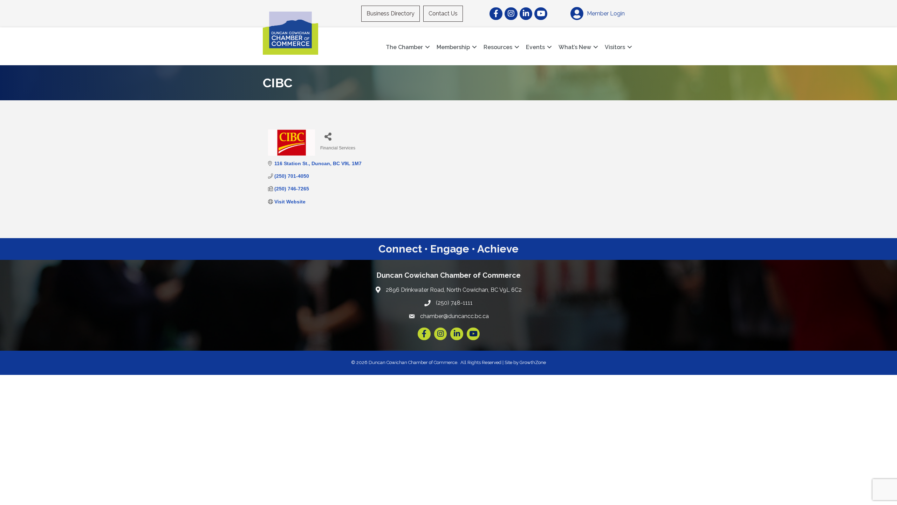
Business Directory (391, 13)
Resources (498, 47)
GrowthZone (533, 362)
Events (535, 47)
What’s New (575, 47)
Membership (453, 47)
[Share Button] (328, 136)
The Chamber (404, 47)
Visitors (615, 47)
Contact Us (443, 13)
